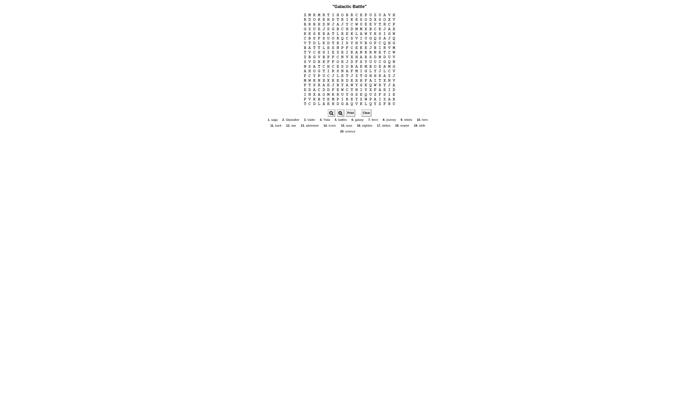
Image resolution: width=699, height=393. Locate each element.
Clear (366, 112)
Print (350, 112)
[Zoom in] (340, 113)
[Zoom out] (331, 113)
